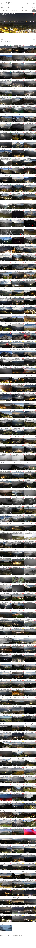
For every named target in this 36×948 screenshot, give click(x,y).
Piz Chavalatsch (17, 75)
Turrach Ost (29, 753)
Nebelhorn (16, 362)
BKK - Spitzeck (16, 701)
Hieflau (3, 858)
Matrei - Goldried (17, 388)
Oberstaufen (16, 510)
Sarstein (28, 823)
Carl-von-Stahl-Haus (29, 762)
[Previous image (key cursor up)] (22, 10)
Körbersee (28, 257)
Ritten (28, 75)
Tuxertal (16, 275)
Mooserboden (16, 544)
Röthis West (4, 396)
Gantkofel (16, 66)
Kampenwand (16, 727)
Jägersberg (16, 379)
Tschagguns (4, 196)
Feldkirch (28, 309)
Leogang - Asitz (16, 649)
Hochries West (16, 684)
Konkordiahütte (5, 518)
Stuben (15, 205)
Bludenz (16, 249)
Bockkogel (4, 153)
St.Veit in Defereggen (30, 283)
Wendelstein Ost (5, 675)
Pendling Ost (16, 623)
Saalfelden (16, 675)
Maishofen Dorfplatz (17, 657)
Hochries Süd (29, 675)
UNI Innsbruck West (29, 266)
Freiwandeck (29, 492)
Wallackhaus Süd (29, 536)
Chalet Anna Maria (5, 231)
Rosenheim (16, 736)
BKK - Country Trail (29, 727)
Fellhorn (3, 301)
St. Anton (16, 179)
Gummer (3, 75)
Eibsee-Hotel (4, 405)
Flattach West (4, 597)
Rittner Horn (16, 92)
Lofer (15, 692)
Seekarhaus (4, 788)
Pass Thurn (4, 536)
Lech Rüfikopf (16, 222)
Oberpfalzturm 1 (29, 884)
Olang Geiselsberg (5, 144)
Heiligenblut (16, 518)
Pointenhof (16, 640)
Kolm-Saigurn (29, 588)
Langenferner (29, 49)
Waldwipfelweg (29, 866)
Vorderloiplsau (16, 753)
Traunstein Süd (16, 840)
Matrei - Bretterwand (17, 370)
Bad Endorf (16, 771)
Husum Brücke (29, 910)
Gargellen (16, 162)
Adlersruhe (16, 483)
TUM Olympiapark (5, 814)
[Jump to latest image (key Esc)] (34, 10)
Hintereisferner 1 (5, 109)
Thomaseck (29, 623)
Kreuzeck (16, 405)
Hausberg (4, 414)
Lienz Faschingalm (29, 423)
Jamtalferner (4, 118)
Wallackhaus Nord (17, 536)
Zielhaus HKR (16, 614)
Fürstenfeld (29, 805)
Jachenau (16, 527)
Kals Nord (4, 423)
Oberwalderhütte (5, 501)
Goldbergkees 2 (29, 562)
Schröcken (4, 266)
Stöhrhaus (16, 805)
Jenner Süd (16, 762)
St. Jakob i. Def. (16, 257)
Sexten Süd (4, 188)
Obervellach (4, 605)
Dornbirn (16, 440)
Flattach (16, 553)
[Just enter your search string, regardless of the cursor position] (10, 41)
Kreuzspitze (16, 214)
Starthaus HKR (16, 605)
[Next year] (34, 7)
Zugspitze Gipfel (29, 336)
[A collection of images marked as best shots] (34, 41)
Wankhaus (16, 449)
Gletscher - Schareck (17, 588)
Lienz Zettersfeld (17, 423)
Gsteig (28, 440)
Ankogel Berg (4, 640)
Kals (3, 449)
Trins (28, 188)
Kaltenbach (4, 379)
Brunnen (16, 492)
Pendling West (4, 623)
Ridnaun (3, 135)
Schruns (28, 196)
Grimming (4, 831)
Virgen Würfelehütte (29, 318)
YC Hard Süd (30, 501)
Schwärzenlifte (29, 597)
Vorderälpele (16, 301)
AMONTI (28, 179)
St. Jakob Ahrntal (29, 240)
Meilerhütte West (29, 353)
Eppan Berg (16, 57)
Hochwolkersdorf (5, 884)
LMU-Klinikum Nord (17, 797)
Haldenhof (17, 231)
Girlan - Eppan (29, 57)
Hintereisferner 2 (29, 101)
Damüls (28, 292)
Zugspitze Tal (29, 388)
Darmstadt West (17, 892)
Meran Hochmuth (29, 92)
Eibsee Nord (29, 370)
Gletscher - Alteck (17, 570)
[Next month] (7, 10)
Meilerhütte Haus (5, 353)
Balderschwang (4, 431)
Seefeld (3, 283)
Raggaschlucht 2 (17, 579)
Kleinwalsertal (29, 301)
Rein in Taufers (4, 214)
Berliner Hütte (29, 205)
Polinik (3, 370)
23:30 (25, 11)
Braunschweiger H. (29, 118)
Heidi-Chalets (29, 744)
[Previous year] (28, 7)
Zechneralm (4, 744)
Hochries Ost (29, 684)
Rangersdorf (16, 466)
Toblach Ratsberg (5, 179)
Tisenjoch (16, 101)
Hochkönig (28, 710)
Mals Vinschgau (29, 83)
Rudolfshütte (4, 492)
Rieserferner (4, 222)
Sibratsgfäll (16, 431)
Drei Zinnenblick (4, 162)
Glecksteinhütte (5, 544)
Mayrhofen (28, 275)
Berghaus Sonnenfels (29, 875)
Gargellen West (4, 170)
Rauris (3, 614)
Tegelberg (28, 466)
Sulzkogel (28, 153)
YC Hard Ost (17, 501)
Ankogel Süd (4, 631)
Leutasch (4, 309)
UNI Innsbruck (16, 266)
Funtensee (16, 718)
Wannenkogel (16, 144)
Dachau (28, 814)
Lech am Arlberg (4, 240)
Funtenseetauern (5, 736)
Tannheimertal (4, 440)
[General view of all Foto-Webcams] (1, 41)
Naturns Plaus (4, 83)
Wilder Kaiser (29, 657)
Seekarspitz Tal (29, 779)
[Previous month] (1, 10)
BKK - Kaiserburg (29, 718)
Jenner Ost (4, 762)
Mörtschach (29, 475)
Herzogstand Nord (5, 527)
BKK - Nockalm (4, 692)
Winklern (28, 449)
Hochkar (28, 858)
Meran (15, 83)
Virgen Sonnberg (29, 362)
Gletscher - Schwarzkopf (6, 570)
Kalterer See (16, 49)
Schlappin (16, 135)
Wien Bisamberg (4, 901)
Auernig (28, 614)
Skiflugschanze (4, 318)
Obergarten (16, 318)
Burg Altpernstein (17, 849)
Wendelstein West (29, 666)
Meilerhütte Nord (17, 353)
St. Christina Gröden (5, 101)
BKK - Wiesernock (29, 692)
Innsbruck (16, 283)
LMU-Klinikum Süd (5, 797)
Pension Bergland (17, 240)
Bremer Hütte (29, 144)
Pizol (28, 214)
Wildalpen (4, 866)
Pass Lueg (16, 788)
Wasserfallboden (29, 544)
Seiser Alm (4, 92)
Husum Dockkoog (17, 918)
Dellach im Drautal (5, 475)
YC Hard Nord (5, 510)
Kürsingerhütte (29, 379)
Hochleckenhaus (17, 831)
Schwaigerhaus (4, 553)
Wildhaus (28, 327)
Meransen (16, 127)
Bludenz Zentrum (5, 249)
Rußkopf (16, 118)
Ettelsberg (4, 910)
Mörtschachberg (29, 483)
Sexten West (16, 188)
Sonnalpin (4, 336)
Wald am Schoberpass (5, 849)
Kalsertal (16, 327)
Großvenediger (4, 388)
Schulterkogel (4, 840)
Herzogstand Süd (29, 518)
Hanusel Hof (16, 562)
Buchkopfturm (29, 849)
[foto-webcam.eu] (29, 32)
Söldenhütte (4, 805)
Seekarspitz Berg (29, 771)
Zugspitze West (4, 344)
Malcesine (4, 49)
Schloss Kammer (17, 666)
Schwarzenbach (16, 884)
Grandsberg (16, 866)
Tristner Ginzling (29, 249)
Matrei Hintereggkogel (30, 396)
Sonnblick (28, 570)
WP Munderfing (29, 831)
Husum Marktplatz (5, 918)
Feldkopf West (16, 457)
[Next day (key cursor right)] (17, 10)
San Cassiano (29, 109)
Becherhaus (29, 127)
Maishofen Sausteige (5, 657)
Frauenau (4, 875)
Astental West (29, 527)
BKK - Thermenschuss (5, 727)
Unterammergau (29, 510)
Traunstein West (29, 840)
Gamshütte (4, 257)
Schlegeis (4, 205)
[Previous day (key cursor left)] (12, 10)
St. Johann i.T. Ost (29, 649)
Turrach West (4, 771)
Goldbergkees (4, 579)
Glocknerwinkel (4, 466)
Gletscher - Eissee (29, 579)
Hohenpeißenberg (29, 631)
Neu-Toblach (29, 170)
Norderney (16, 910)
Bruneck (16, 153)
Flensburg (28, 918)
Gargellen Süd (29, 162)
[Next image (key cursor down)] (28, 10)
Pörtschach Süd (16, 779)
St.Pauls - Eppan (4, 66)
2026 (31, 7)
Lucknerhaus (29, 457)
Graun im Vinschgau (17, 109)
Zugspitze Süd (16, 336)
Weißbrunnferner (5, 57)
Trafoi (28, 66)
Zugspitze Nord (16, 344)
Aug (4, 11)
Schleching (4, 718)
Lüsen (3, 127)
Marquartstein (16, 744)
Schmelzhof (30, 222)
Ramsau (15, 814)
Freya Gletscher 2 (5, 927)
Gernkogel (4, 710)
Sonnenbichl (16, 631)
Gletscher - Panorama (5, 588)
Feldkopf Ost (4, 457)
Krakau (3, 823)
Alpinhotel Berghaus (29, 231)
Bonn (28, 901)
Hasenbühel (16, 309)
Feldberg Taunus (17, 901)
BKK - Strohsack (29, 701)
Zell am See (4, 649)
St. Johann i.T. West (5, 666)
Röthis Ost (16, 396)
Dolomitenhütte (4, 362)
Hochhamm (4, 483)
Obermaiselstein (29, 405)
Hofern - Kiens (29, 135)
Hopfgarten (4, 292)
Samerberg (4, 701)
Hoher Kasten (29, 414)
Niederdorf (16, 170)
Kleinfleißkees (29, 553)
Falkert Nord (29, 736)
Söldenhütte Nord (29, 797)
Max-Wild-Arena (17, 597)
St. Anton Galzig (17, 196)
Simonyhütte (16, 823)
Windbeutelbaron (5, 779)
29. (14, 11)
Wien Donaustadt (29, 892)
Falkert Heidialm (4, 753)
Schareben (16, 875)
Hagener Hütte (29, 605)
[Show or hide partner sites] (5, 41)
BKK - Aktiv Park (17, 710)
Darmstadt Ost (4, 892)
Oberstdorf (4, 327)
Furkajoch (16, 292)
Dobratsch (28, 640)
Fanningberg (29, 788)
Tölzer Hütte (16, 475)
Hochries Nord (4, 684)
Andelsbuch (16, 414)
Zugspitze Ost (29, 344)
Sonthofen (28, 431)
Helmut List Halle (17, 858)
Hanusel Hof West (5, 562)
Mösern (3, 275)
